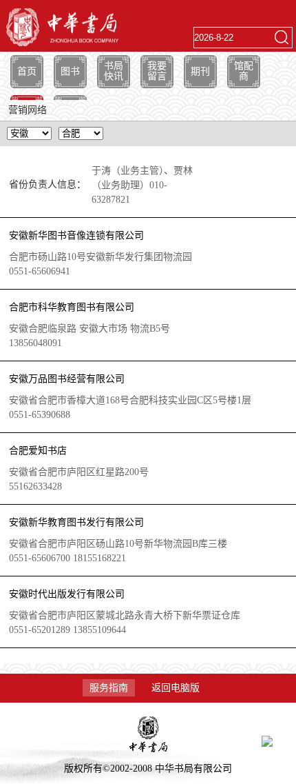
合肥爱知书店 (38, 450)
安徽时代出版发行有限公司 (67, 594)
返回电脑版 (175, 688)
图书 (70, 71)
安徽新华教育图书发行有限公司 (76, 522)
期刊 (200, 71)
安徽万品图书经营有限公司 (67, 379)
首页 (26, 71)
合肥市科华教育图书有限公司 (71, 307)
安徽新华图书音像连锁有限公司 (76, 235)
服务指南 (108, 688)
